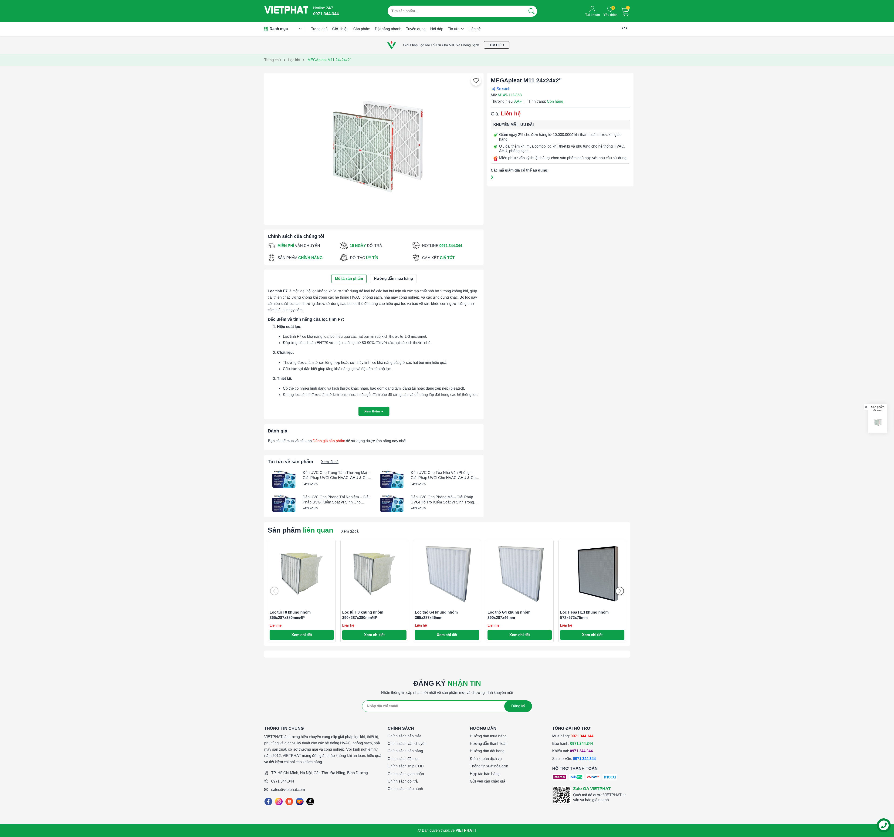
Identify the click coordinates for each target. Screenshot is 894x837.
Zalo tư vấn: (574, 759)
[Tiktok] (310, 801)
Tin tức (454, 29)
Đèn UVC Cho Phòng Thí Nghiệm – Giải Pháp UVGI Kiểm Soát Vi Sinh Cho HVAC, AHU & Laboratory (336, 502)
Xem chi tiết (301, 635)
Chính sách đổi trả (403, 781)
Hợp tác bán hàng (485, 774)
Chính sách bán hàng (405, 751)
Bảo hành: (572, 744)
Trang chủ (319, 29)
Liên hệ (474, 29)
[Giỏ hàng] (625, 11)
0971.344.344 (282, 781)
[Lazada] (300, 801)
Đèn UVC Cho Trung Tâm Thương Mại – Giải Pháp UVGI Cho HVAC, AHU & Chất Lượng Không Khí (337, 478)
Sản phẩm (361, 29)
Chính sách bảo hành (405, 789)
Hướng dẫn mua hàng (488, 736)
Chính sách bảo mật (404, 736)
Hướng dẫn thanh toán (489, 744)
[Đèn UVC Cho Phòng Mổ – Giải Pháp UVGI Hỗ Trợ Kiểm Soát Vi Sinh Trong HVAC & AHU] (392, 503)
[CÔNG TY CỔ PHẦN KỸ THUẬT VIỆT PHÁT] (286, 11)
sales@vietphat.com (288, 790)
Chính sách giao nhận (406, 774)
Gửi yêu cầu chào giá (487, 781)
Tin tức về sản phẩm (290, 461)
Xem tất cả (330, 462)
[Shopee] (289, 801)
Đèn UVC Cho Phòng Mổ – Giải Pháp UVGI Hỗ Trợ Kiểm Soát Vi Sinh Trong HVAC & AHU (442, 502)
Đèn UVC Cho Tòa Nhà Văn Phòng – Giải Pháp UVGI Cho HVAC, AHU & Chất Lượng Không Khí (445, 478)
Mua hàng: (572, 736)
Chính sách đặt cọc (403, 759)
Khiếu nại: (572, 751)
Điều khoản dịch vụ (486, 759)
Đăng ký (518, 706)
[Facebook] (268, 801)
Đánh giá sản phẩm (329, 441)
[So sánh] (559, 89)
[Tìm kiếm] (531, 11)
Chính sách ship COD (406, 766)
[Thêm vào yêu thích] (476, 80)
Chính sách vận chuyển (407, 744)
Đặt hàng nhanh (388, 29)
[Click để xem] (374, 147)
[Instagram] (279, 801)
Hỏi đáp (436, 29)
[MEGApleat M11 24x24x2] (877, 422)
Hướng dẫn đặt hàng (487, 751)
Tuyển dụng (416, 29)
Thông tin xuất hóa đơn (489, 766)
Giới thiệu (340, 29)
